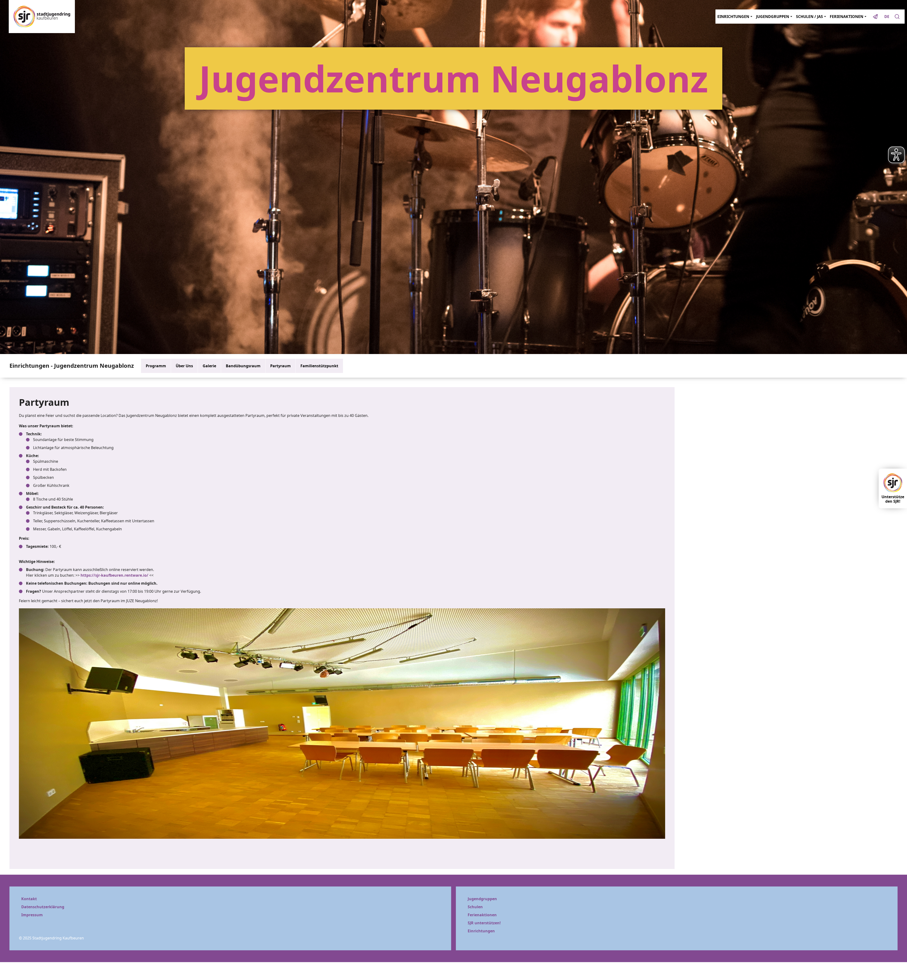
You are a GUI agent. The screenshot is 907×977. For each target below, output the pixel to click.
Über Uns (184, 365)
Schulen (475, 906)
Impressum (32, 914)
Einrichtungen (481, 931)
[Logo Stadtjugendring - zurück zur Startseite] (42, 16)
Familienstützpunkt (319, 365)
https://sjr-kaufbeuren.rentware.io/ (114, 575)
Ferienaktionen (482, 914)
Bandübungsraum (243, 365)
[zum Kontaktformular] (875, 16)
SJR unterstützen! (484, 922)
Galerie (209, 365)
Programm (156, 365)
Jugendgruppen (482, 898)
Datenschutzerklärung (42, 906)
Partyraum (280, 365)
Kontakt (29, 898)
